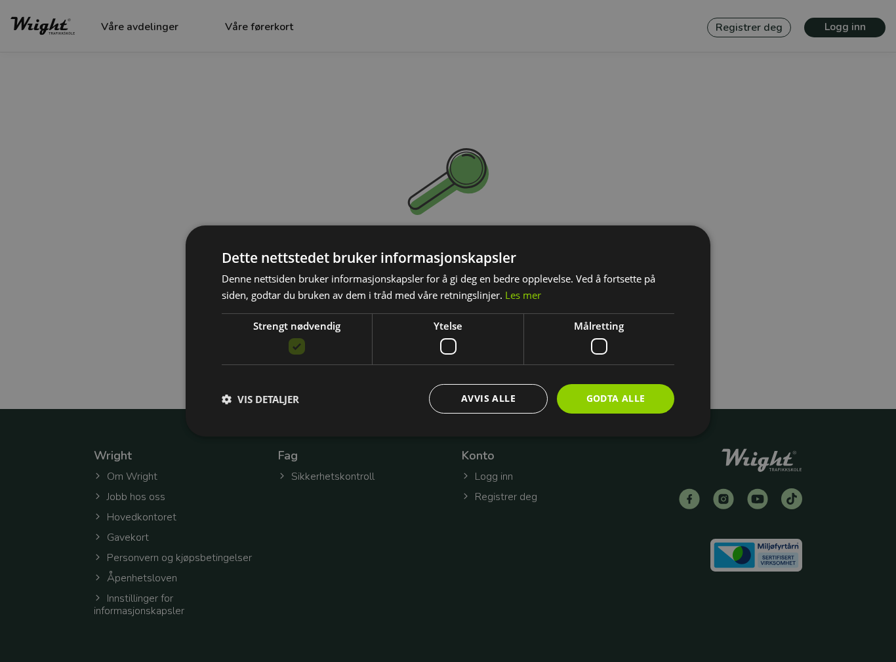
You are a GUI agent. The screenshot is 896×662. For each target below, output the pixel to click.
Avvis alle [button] (488, 398)
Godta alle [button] (615, 398)
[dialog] (448, 331)
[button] (260, 399)
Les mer (523, 295)
